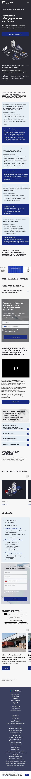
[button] (15, 34)
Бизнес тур (4, 501)
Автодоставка (15, 718)
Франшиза (15, 754)
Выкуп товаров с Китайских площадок (15, 751)
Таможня (11, 617)
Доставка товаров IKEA (15, 739)
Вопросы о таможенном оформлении (15, 765)
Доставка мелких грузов (15, 727)
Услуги (9, 9)
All (5, 614)
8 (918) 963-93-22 (10, 522)
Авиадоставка (15, 715)
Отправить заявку (15, 337)
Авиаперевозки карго (16, 725)
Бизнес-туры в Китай (15, 745)
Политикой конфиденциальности (11, 330)
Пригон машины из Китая (15, 732)
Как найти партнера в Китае (15, 758)
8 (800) (10, 520)
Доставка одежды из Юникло (15, 737)
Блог (15, 704)
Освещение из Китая (16, 734)
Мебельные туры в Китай (15, 744)
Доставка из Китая (12, 614)
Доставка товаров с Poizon (15, 740)
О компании (15, 696)
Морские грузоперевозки (15, 720)
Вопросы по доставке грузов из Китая (15, 760)
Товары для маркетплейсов (15, 728)
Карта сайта (15, 770)
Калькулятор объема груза (15, 756)
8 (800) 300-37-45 (15, 706)
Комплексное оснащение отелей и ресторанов (15, 753)
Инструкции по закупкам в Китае (10, 623)
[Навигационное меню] (28, 2)
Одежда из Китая (16, 735)
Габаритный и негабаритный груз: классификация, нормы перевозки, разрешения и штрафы (13, 657)
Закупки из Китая (22, 614)
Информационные (23, 623)
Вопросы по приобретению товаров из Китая (15, 761)
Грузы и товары (15, 700)
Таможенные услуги (15, 749)
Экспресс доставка (15, 721)
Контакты (15, 702)
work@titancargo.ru (11, 525)
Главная (4, 9)
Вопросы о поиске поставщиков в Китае (15, 763)
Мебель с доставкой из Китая (15, 730)
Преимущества (15, 694)
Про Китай (18, 617)
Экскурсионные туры (15, 747)
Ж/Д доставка (15, 717)
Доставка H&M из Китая (15, 742)
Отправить (15, 599)
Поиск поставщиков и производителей (15, 620)
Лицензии (15, 698)
